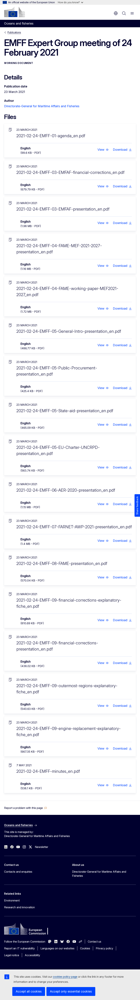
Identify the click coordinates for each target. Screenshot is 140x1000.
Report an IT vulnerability (19, 948)
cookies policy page (65, 976)
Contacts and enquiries (18, 871)
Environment (12, 900)
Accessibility (32, 955)
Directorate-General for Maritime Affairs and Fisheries (41, 106)
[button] (103, 149)
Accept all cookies (29, 991)
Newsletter (41, 847)
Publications (14, 32)
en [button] (116, 13)
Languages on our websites (57, 948)
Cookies (85, 948)
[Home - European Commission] (14, 12)
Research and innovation (19, 907)
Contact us (94, 941)
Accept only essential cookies (71, 991)
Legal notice (11, 955)
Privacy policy (104, 948)
